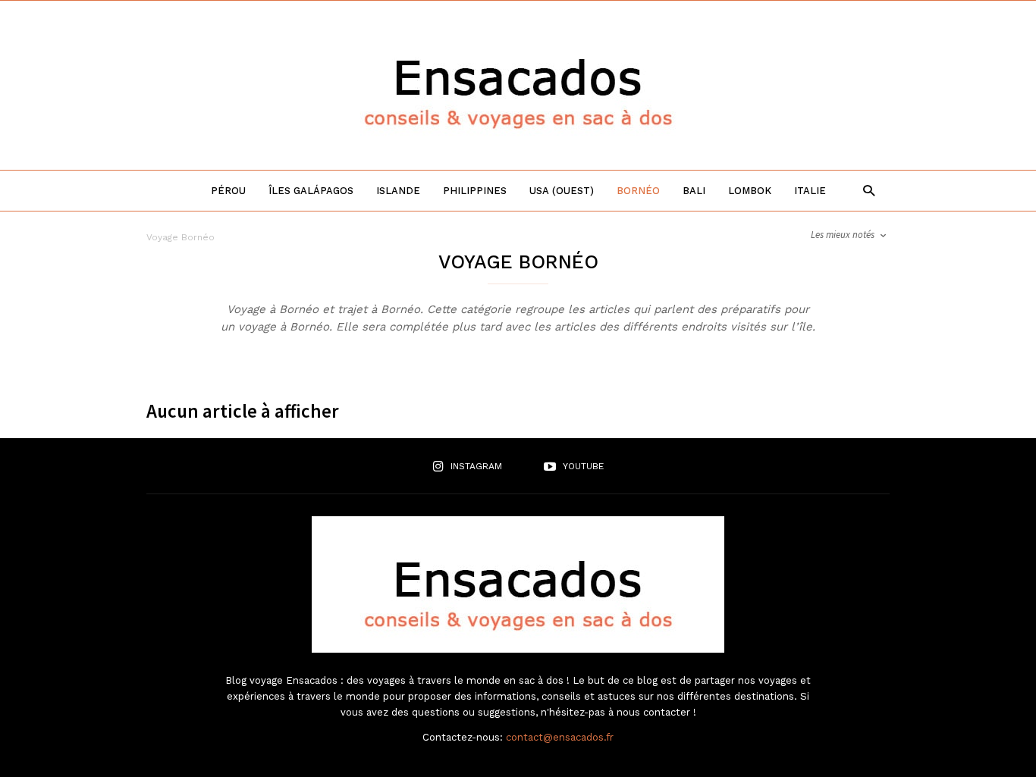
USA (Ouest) (561, 190)
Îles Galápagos (310, 190)
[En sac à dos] (518, 146)
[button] (865, 190)
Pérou (228, 190)
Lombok (749, 190)
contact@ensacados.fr (560, 737)
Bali (694, 190)
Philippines (475, 190)
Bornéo (638, 190)
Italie (810, 190)
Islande (398, 190)
